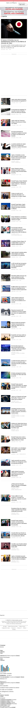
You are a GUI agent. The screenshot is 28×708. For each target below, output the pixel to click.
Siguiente (2, 615)
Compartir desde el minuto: (7, 707)
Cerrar (1, 684)
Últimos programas (11, 655)
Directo (17, 655)
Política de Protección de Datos (13, 626)
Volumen (2, 651)
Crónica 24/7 (3, 671)
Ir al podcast (12, 677)
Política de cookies (22, 626)
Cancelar (6, 695)
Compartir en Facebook (5, 699)
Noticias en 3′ (3, 655)
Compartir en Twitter (5, 701)
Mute (1, 650)
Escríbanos (14, 629)
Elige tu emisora (22, 4)
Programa (14, 2)
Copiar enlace (3, 705)
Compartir (17, 677)
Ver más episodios (4, 677)
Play (1, 653)
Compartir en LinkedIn (5, 702)
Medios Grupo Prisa (14, 636)
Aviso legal (4, 626)
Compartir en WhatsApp (5, 703)
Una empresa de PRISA (14, 633)
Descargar (2, 706)
